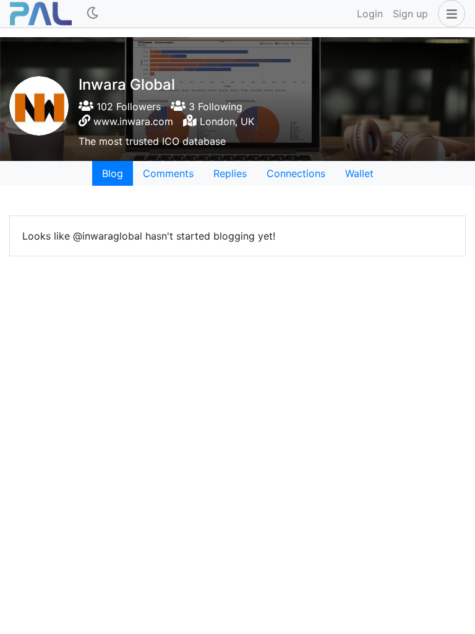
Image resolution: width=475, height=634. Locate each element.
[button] (449, 13)
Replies (230, 173)
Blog (112, 173)
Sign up (410, 13)
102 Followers (127, 106)
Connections (296, 173)
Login (370, 13)
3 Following (214, 106)
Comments (168, 173)
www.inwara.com (133, 121)
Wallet (359, 173)
